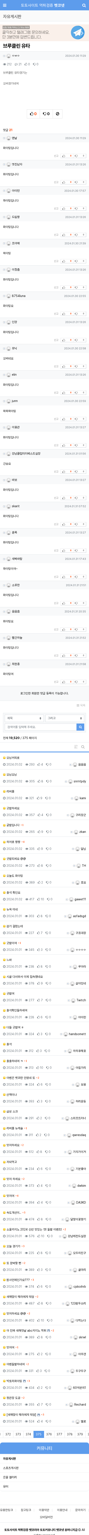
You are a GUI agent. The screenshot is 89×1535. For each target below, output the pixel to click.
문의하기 (80, 1510)
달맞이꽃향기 (78, 1219)
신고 (56, 155)
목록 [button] (82, 705)
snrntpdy (79, 781)
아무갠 (81, 1354)
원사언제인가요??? (18, 1280)
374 (28, 1434)
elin (14, 374)
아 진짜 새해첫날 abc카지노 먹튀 (26, 1330)
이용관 (15, 427)
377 (59, 1434)
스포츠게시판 (11, 1468)
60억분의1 (79, 1387)
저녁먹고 (11, 1162)
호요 (83, 882)
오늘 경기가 (13, 1246)
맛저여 (10, 1196)
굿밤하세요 (12, 808)
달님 (83, 849)
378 (70, 1434)
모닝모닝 (11, 774)
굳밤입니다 (12, 825)
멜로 (83, 1421)
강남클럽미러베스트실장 (25, 453)
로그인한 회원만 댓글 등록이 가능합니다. (44, 693)
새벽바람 (16, 558)
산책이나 (11, 1094)
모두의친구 (79, 1253)
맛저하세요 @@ (16, 1313)
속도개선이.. (13, 1212)
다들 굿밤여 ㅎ (15, 1027)
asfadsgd (79, 916)
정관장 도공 (13, 1398)
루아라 (81, 966)
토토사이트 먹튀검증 (43, 5)
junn (14, 401)
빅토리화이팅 (14, 1381)
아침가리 (80, 1067)
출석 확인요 (13, 892)
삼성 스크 (12, 1111)
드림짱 (15, 217)
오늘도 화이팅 (14, 875)
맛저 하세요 (13, 1179)
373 (18, 1434)
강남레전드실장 (76, 1236)
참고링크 (26, 1510)
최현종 (15, 664)
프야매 (15, 243)
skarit (15, 506)
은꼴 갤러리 (10, 1477)
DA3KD (80, 1202)
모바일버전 (46, 1517)
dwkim (81, 1185)
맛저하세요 (12, 1145)
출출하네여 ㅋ (14, 1061)
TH (83, 865)
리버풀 (10, 791)
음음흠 (15, 611)
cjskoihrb (79, 1286)
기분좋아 (80, 1169)
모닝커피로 (12, 758)
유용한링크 (6, 1510)
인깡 (14, 322)
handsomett (77, 1034)
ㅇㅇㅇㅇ (80, 949)
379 (80, 1434)
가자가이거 (79, 1152)
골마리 (81, 1269)
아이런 (15, 190)
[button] (6, 33)
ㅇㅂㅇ (15, 55)
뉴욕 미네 (12, 909)
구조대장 (80, 933)
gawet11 (80, 899)
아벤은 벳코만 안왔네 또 (20, 1078)
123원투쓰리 (78, 1303)
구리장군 (80, 815)
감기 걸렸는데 (14, 926)
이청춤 (15, 269)
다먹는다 (80, 1320)
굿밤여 (10, 993)
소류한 (15, 585)
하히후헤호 (79, 1051)
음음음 (81, 764)
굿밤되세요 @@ (16, 858)
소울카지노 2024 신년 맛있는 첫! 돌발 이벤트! (34, 1229)
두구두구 (80, 1371)
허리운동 (80, 1101)
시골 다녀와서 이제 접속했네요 (24, 976)
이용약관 (44, 1510)
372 (8, 1434)
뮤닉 (14, 348)
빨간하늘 (16, 637)
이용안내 (62, 1510)
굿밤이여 (11, 943)
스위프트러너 (78, 1118)
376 (49, 1434)
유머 (5, 1486)
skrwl (82, 1337)
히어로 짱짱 (13, 842)
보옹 (83, 1084)
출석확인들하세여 (16, 1010)
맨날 (14, 138)
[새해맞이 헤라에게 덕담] (21, 1414)
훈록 (14, 532)
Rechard (79, 1404)
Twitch (81, 1000)
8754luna (18, 296)
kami (82, 798)
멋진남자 (16, 164)
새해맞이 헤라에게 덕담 (20, 1296)
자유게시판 (9, 1458)
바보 (14, 480)
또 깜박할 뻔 (13, 1263)
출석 (9, 1044)
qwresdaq (79, 1135)
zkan (82, 831)
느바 (9, 960)
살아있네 (80, 983)
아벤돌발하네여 (15, 1364)
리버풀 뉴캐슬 (14, 1128)
